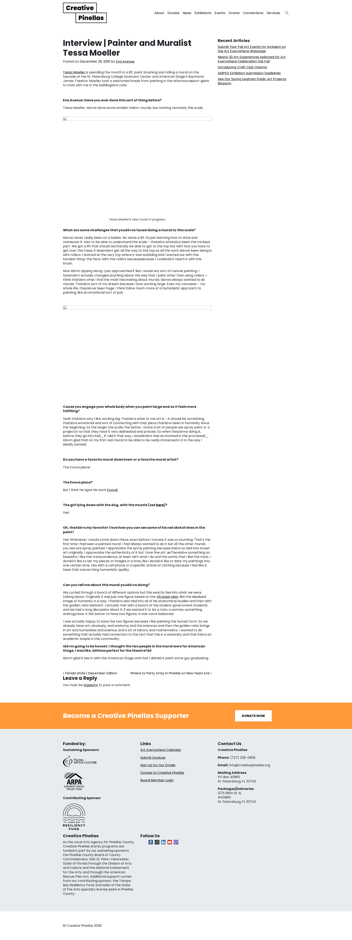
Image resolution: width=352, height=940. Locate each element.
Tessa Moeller (74, 72)
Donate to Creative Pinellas (162, 772)
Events (219, 13)
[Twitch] (176, 842)
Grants (234, 13)
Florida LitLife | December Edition (90, 673)
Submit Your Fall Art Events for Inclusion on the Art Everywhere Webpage (252, 48)
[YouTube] (169, 842)
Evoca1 (112, 490)
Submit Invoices (152, 757)
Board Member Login (157, 780)
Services (273, 13)
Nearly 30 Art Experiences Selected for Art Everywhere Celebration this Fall (252, 59)
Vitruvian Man (167, 596)
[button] (285, 11)
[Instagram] (157, 842)
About (159, 13)
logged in (91, 685)
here (160, 505)
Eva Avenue (125, 61)
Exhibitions (203, 13)
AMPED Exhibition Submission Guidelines (249, 73)
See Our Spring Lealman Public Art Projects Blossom (252, 81)
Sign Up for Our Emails (157, 765)
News (187, 13)
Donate (173, 13)
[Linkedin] (163, 842)
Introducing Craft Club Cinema (242, 67)
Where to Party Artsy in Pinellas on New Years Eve (170, 673)
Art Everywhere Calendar (160, 750)
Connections (253, 13)
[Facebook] (150, 842)
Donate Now (253, 715)
